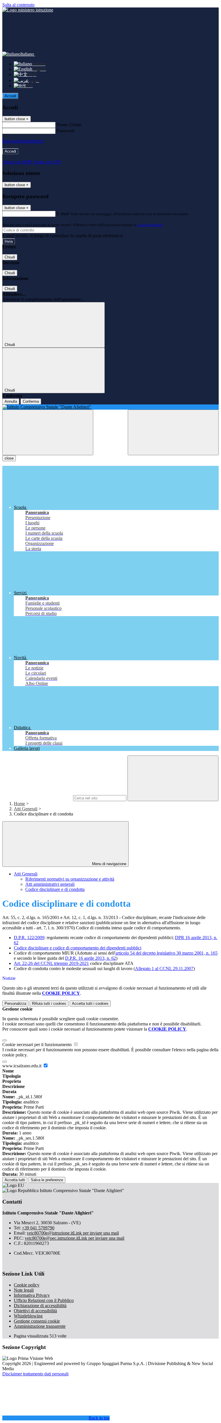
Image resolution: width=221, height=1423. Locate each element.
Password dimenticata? (23, 141)
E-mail (63, 213)
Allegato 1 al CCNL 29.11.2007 (164, 968)
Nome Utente (69, 124)
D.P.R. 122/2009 (29, 937)
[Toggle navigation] (47, 432)
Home (19, 803)
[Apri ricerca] (173, 432)
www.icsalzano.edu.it (22, 1065)
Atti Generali (25, 808)
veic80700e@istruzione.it (73, 1233)
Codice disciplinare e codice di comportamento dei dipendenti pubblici (77, 947)
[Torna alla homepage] (110, 407)
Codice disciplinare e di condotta (55, 889)
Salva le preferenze (47, 1180)
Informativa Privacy (32, 1295)
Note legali (24, 1290)
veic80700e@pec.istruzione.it (74, 1238)
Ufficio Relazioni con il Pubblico (44, 1300)
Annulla (11, 401)
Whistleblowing (28, 1315)
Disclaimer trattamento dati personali (35, 1373)
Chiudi (10, 257)
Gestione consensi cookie (37, 1321)
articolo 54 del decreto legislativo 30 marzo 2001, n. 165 (166, 953)
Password (65, 130)
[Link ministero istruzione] (27, 9)
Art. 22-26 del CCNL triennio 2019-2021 (51, 963)
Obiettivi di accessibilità (35, 1310)
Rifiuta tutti (49, 1003)
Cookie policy (26, 1284)
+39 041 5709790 (38, 1227)
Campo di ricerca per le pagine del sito (37, 797)
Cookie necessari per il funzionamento (37, 1044)
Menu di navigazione (108, 864)
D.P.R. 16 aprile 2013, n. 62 (90, 958)
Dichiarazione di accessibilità (40, 1305)
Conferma (31, 401)
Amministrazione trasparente (40, 1326)
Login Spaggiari (150, 225)
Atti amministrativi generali (50, 884)
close (9, 458)
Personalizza (15, 1003)
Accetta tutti (90, 1003)
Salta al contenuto (18, 4)
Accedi (10, 96)
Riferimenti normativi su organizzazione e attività (69, 879)
